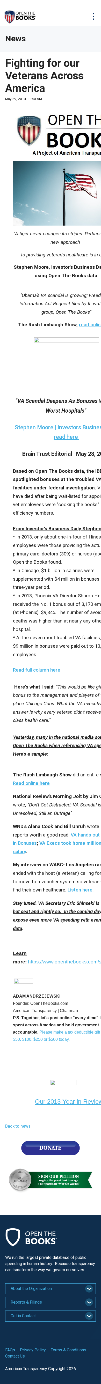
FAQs (10, 1350)
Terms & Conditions (68, 1350)
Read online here (31, 783)
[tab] (50, 1289)
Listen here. (81, 890)
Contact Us (15, 1356)
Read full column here (36, 670)
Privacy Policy (33, 1350)
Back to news (18, 1126)
